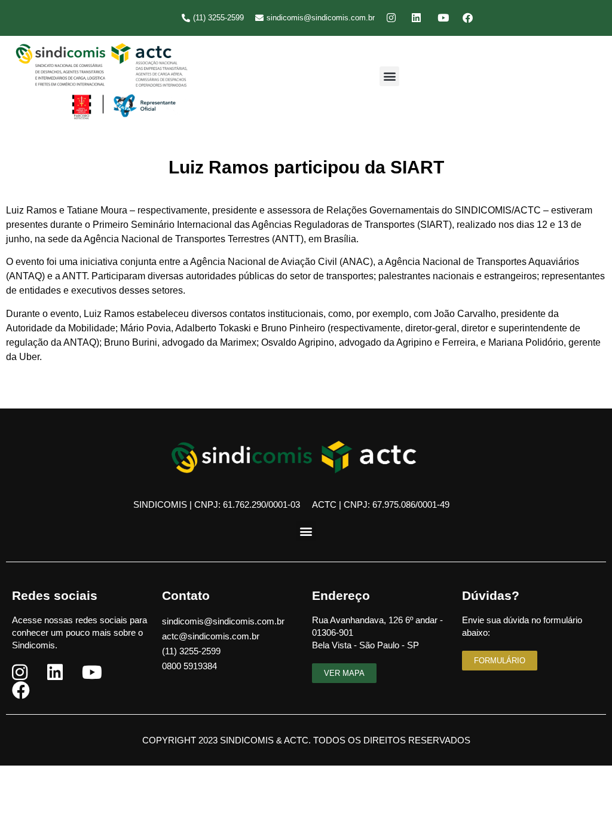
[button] (389, 76)
